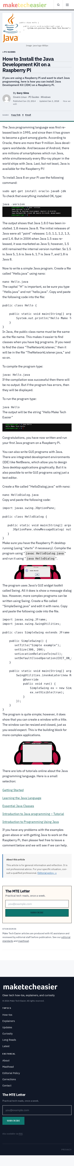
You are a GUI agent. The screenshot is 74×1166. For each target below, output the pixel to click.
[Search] (58, 5)
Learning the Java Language (21, 798)
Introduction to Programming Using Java (30, 822)
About (5, 1060)
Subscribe (37, 912)
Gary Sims (23, 93)
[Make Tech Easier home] (25, 5)
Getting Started (13, 790)
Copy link (15, 115)
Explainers (8, 1021)
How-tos (7, 1014)
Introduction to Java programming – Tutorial (33, 814)
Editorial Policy (11, 1073)
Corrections (9, 1079)
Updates (7, 1027)
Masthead (8, 1066)
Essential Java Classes (18, 806)
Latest (5, 1046)
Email (28, 115)
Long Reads (9, 1039)
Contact (6, 1085)
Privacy (66, 1149)
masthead (23, 940)
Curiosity (7, 1033)
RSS (21, 1133)
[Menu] (67, 5)
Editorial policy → (47, 872)
